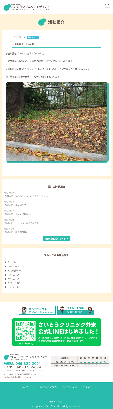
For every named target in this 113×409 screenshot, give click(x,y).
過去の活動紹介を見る (55, 239)
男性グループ (33, 37)
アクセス (87, 387)
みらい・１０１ (14, 283)
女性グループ (13, 266)
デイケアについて (70, 387)
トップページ (28, 387)
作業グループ (13, 275)
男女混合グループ (15, 271)
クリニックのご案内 (47, 387)
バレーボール (13, 287)
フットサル (12, 262)
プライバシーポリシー (56, 401)
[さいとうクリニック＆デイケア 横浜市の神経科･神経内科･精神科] (26, 5)
